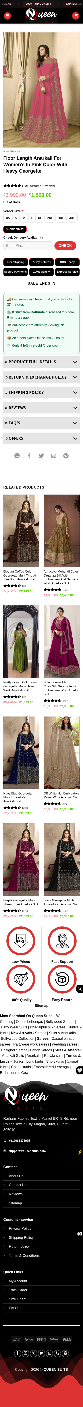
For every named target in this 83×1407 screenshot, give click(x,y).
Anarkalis (34, 1056)
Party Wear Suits (14, 1027)
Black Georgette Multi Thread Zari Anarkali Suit (61, 902)
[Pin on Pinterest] (65, 455)
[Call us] (57, 1353)
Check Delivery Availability (23, 237)
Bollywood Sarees (60, 1022)
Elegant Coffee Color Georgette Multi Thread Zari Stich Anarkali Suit (19, 575)
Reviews (16, 1194)
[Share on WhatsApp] (17, 455)
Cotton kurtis (21, 1067)
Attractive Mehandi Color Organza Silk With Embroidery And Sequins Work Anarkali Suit (61, 577)
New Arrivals (12, 151)
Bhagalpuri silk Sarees (48, 1027)
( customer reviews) (38, 186)
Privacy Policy (20, 1228)
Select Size (13, 211)
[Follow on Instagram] (25, 1353)
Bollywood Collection (17, 1038)
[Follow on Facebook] (17, 1353)
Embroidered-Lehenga (51, 1067)
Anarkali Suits (13, 1056)
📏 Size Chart (15, 229)
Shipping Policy (21, 1237)
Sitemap (41, 1006)
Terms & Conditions (24, 1255)
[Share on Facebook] (29, 455)
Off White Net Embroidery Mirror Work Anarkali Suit (61, 795)
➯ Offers (13, 438)
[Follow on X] (33, 1353)
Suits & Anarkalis (62, 1033)
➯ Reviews (15, 407)
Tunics (19, 1061)
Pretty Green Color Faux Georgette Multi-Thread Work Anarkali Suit (20, 686)
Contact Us (17, 1185)
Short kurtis (55, 1061)
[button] (7, 16)
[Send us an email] (49, 1353)
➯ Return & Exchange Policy (35, 377)
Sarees (40, 1033)
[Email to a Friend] (53, 455)
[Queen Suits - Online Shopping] (41, 16)
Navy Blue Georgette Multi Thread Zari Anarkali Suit (18, 797)
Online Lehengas (29, 1022)
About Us (16, 1176)
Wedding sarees (64, 1044)
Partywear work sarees (31, 1044)
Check (65, 245)
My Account (18, 1281)
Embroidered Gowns (16, 1073)
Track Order (18, 1290)
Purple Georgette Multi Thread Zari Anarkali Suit (20, 902)
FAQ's (13, 1308)
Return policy (19, 1246)
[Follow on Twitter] (41, 1353)
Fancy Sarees (41, 1050)
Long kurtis (35, 1061)
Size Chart (17, 1299)
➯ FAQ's (12, 422)
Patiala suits (54, 1056)
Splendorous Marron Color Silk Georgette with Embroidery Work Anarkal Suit (61, 688)
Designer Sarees (14, 1050)
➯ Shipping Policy (24, 392)
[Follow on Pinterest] (65, 1353)
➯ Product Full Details (30, 361)
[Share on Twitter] (41, 455)
